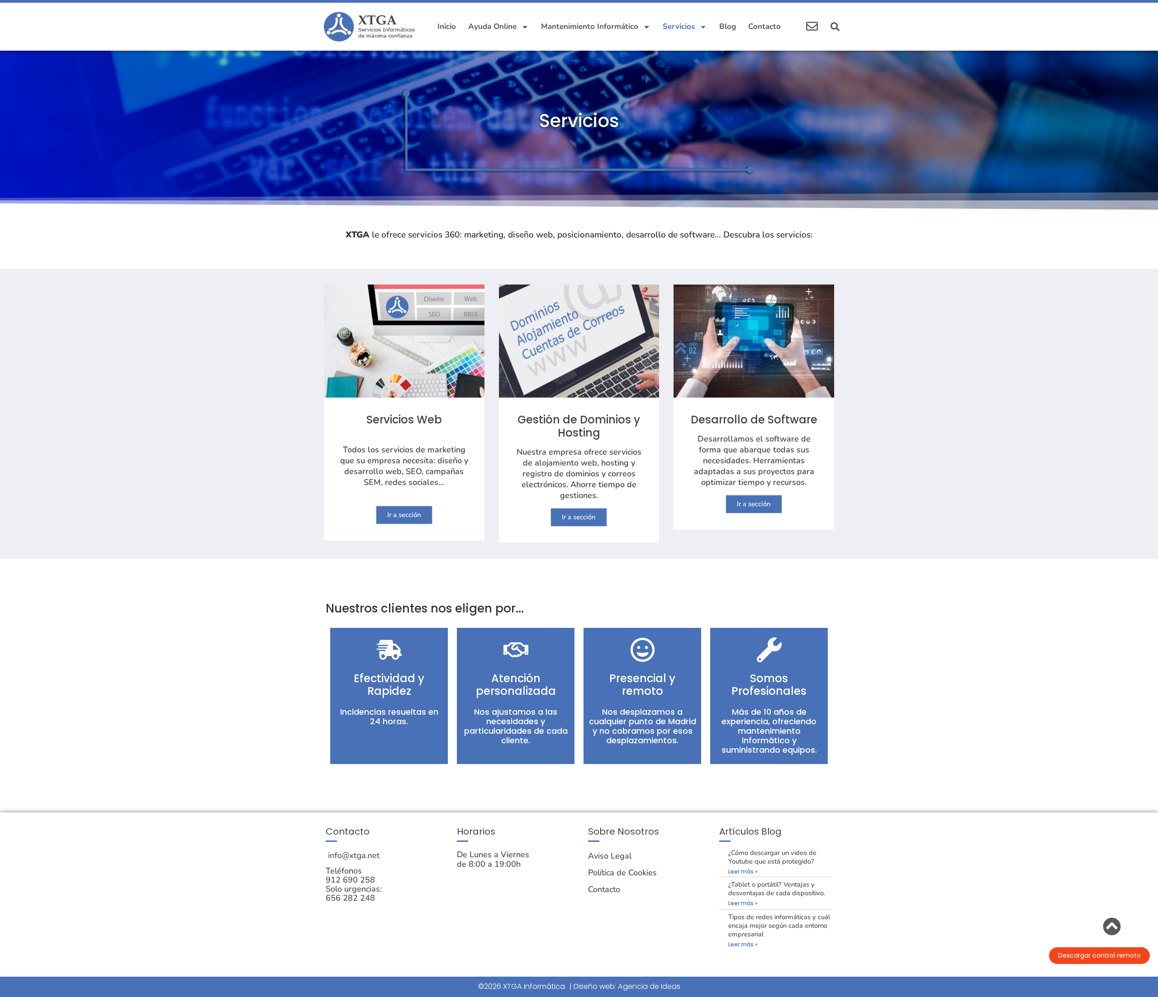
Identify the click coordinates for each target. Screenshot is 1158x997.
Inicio (446, 26)
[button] (835, 27)
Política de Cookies (622, 872)
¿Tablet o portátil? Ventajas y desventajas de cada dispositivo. (776, 888)
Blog (727, 26)
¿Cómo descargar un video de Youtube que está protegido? (772, 857)
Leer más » (743, 871)
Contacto (764, 26)
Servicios (679, 26)
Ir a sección (404, 514)
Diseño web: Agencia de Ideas (627, 986)
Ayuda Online (492, 26)
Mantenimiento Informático (589, 26)
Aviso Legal (609, 855)
